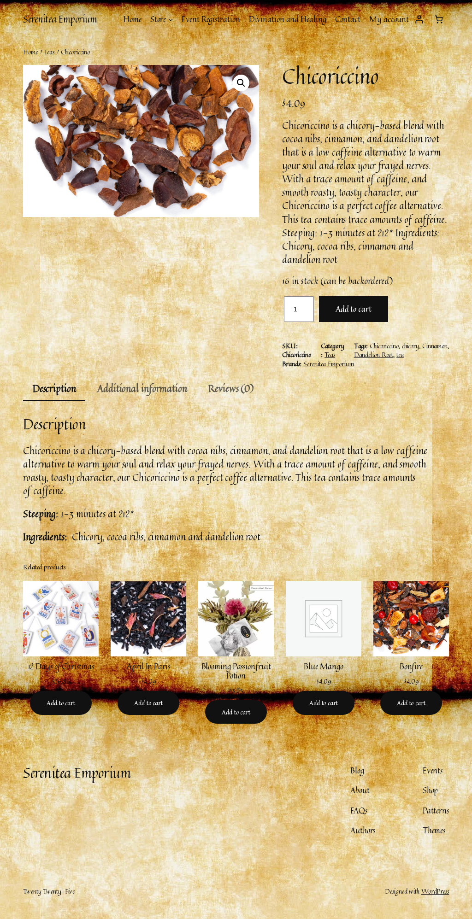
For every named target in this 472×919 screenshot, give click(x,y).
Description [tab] (54, 388)
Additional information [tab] (142, 388)
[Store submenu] (170, 19)
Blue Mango (323, 666)
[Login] (419, 19)
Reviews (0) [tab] (231, 388)
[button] (241, 83)
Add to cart (354, 309)
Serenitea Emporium (60, 19)
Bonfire (411, 666)
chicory (410, 346)
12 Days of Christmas (61, 666)
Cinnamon (435, 346)
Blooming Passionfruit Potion (236, 671)
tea (400, 354)
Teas (49, 52)
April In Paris (148, 666)
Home (30, 52)
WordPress (435, 891)
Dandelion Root (374, 354)
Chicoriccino (384, 346)
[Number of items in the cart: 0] (439, 19)
